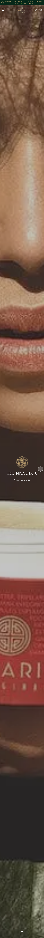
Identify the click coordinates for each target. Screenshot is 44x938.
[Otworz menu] (3, 9)
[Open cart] (40, 469)
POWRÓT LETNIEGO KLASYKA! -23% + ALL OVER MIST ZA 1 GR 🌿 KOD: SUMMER (23, 3)
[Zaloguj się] (36, 10)
